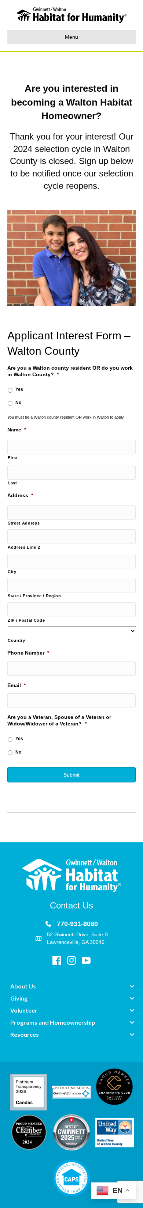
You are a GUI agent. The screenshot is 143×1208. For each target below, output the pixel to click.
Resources (24, 1034)
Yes (19, 389)
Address (20, 495)
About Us (23, 986)
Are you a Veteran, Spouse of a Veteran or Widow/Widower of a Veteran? (59, 720)
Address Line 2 (24, 547)
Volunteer (23, 1010)
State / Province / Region (34, 596)
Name (16, 429)
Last (12, 483)
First (13, 458)
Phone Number (28, 653)
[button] (132, 986)
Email (16, 685)
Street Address (24, 523)
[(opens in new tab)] (28, 1092)
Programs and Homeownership (52, 1022)
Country (16, 640)
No (18, 402)
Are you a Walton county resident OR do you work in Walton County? (70, 371)
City (12, 571)
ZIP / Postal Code (26, 620)
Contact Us (71, 905)
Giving (18, 998)
